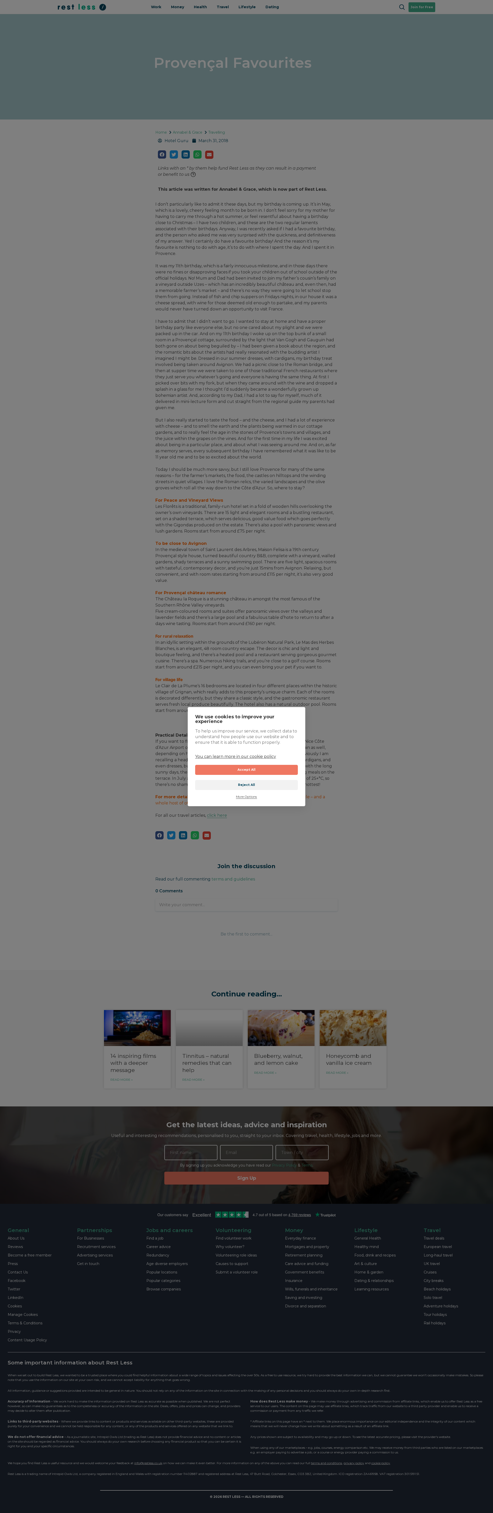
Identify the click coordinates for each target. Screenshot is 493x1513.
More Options (246, 797)
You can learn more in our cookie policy (235, 756)
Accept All (247, 770)
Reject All (246, 785)
